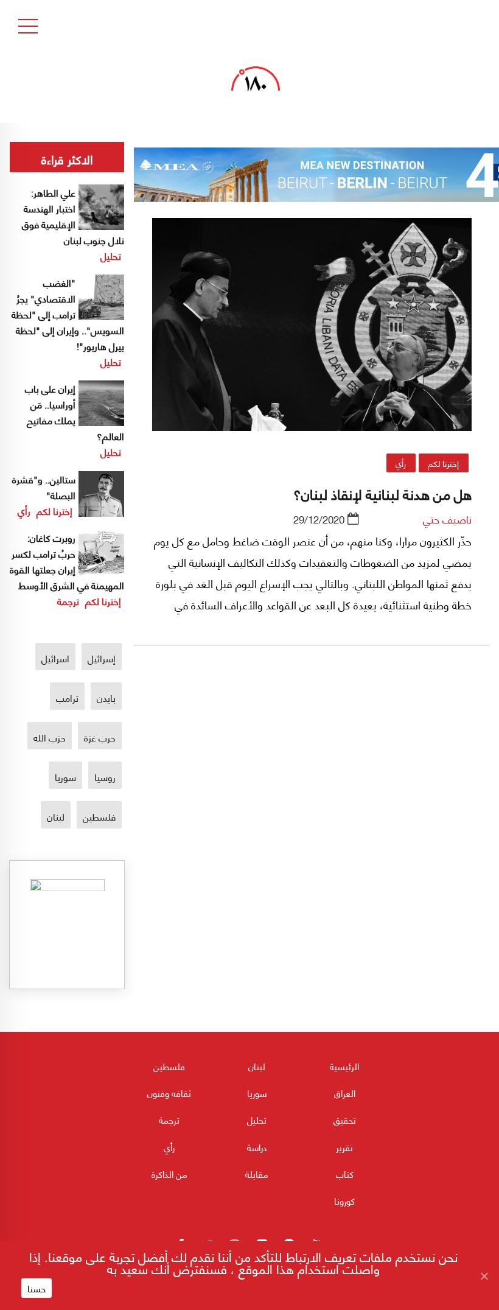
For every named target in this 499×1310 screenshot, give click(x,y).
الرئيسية (344, 1065)
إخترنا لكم (443, 463)
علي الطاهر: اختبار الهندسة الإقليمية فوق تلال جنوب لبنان (73, 215)
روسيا (105, 776)
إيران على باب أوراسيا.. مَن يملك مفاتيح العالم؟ (74, 411)
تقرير (344, 1146)
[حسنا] (484, 1276)
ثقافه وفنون (169, 1092)
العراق (344, 1092)
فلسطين (99, 816)
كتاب (345, 1173)
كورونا (344, 1200)
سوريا (65, 776)
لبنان (56, 816)
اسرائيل (55, 658)
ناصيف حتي (447, 518)
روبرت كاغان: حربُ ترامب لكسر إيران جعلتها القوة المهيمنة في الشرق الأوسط (67, 561)
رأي (401, 463)
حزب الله (49, 737)
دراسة (257, 1146)
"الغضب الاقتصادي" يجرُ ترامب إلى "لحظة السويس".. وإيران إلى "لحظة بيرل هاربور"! (68, 313)
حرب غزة (100, 737)
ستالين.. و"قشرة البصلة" (43, 486)
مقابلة (256, 1173)
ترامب (67, 697)
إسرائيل (102, 658)
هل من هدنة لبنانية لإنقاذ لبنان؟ (382, 493)
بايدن (106, 697)
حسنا (36, 1288)
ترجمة (68, 600)
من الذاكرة (169, 1173)
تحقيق (344, 1119)
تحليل (110, 255)
